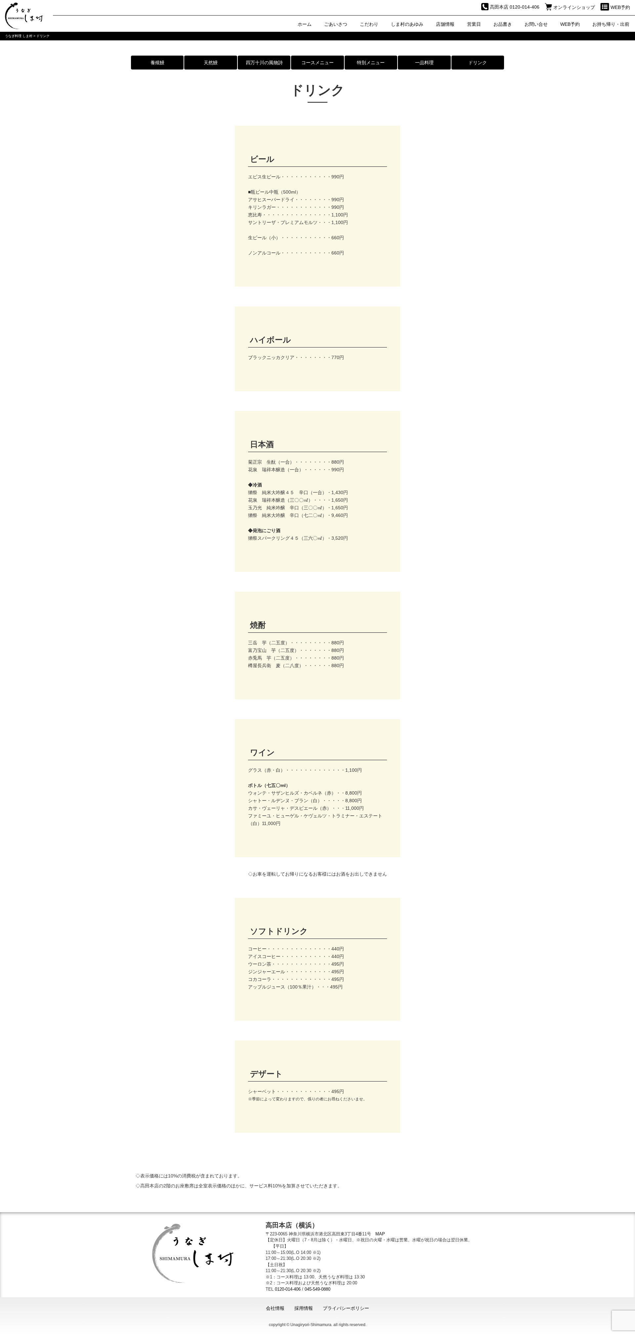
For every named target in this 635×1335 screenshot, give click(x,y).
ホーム (305, 24)
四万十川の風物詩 (264, 62)
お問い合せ (536, 24)
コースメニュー (317, 62)
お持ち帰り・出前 (610, 24)
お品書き (502, 24)
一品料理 (424, 62)
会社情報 (275, 1308)
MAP (380, 1233)
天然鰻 (211, 62)
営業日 (474, 24)
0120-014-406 (288, 1289)
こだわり (369, 24)
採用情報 (303, 1308)
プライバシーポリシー (346, 1308)
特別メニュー (371, 62)
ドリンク (477, 62)
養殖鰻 (157, 62)
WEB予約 (570, 24)
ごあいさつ (335, 24)
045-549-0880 (317, 1289)
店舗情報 (445, 24)
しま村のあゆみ (407, 24)
